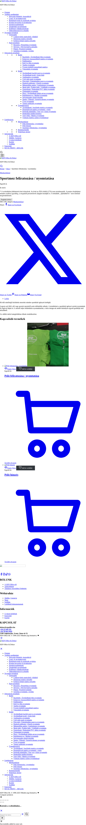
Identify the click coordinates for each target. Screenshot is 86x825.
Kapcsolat (8, 146)
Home (2, 169)
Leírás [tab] (6, 299)
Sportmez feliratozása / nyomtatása (34, 128)
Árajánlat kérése (6, 199)
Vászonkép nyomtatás (30, 69)
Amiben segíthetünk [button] (11, 655)
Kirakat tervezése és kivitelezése (20, 22)
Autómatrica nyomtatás (30, 77)
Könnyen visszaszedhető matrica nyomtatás (37, 59)
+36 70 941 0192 (6, 631)
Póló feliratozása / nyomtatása (32, 124)
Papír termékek (14, 43)
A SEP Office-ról (15, 136)
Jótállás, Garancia (15, 138)
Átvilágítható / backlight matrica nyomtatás (37, 107)
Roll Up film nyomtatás (30, 63)
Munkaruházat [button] (14, 763)
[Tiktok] (6, 575)
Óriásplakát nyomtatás (30, 91)
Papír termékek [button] (14, 684)
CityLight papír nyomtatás (31, 79)
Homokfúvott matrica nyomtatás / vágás (36, 110)
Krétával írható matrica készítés (24, 41)
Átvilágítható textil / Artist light (33, 75)
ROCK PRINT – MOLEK (14, 789)
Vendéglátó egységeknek (18, 27)
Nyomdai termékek (11, 33)
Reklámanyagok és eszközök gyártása (22, 20)
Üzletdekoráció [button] (14, 746)
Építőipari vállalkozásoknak (19, 29)
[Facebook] (1, 575)
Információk (8, 134)
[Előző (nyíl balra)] (1, 802)
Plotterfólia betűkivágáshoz (32, 114)
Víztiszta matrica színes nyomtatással (35, 118)
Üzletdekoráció (23, 105)
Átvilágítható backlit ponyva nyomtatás (36, 73)
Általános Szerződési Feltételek (15, 588)
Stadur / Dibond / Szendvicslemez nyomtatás (38, 99)
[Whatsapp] (9, 575)
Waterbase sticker (24, 132)
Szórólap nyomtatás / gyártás (23, 51)
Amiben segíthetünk (11, 14)
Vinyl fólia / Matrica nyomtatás (33, 116)
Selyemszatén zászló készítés (32, 97)
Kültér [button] (11, 712)
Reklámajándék (23, 130)
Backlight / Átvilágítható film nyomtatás (36, 57)
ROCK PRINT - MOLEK (13, 148)
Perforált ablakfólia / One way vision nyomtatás (39, 112)
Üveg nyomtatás (28, 101)
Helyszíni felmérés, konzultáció (20, 16)
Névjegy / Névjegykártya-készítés (25, 47)
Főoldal (7, 12)
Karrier (11, 142)
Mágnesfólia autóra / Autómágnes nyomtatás (38, 85)
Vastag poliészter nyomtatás (32, 103)
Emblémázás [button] (8, 760)
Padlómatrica (27, 61)
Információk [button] (8, 775)
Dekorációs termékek (11, 53)
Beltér (20, 55)
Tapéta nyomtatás (28, 65)
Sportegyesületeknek (16, 25)
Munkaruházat (23, 122)
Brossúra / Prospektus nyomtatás (24, 45)
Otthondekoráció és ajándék (19, 31)
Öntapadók (13, 35)
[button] (1, 797)
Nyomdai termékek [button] (11, 673)
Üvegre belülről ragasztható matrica (34, 67)
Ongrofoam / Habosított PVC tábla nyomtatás (38, 89)
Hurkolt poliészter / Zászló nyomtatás (35, 83)
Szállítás (12, 144)
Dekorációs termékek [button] (11, 694)
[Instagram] (4, 575)
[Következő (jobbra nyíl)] (3, 802)
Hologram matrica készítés (22, 39)
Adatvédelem (9, 586)
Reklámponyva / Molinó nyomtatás (34, 95)
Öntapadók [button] (13, 676)
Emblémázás (8, 120)
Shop (8, 169)
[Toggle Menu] (1, 9)
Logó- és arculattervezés (17, 18)
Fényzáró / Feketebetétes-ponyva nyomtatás (37, 81)
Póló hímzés (26, 126)
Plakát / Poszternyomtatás (22, 49)
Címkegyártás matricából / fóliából (25, 37)
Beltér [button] (11, 696)
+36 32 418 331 (5, 629)
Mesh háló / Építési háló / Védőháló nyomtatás (38, 87)
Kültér (20, 71)
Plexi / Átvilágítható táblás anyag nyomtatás (37, 93)
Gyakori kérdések (15, 140)
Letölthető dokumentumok (13, 604)
